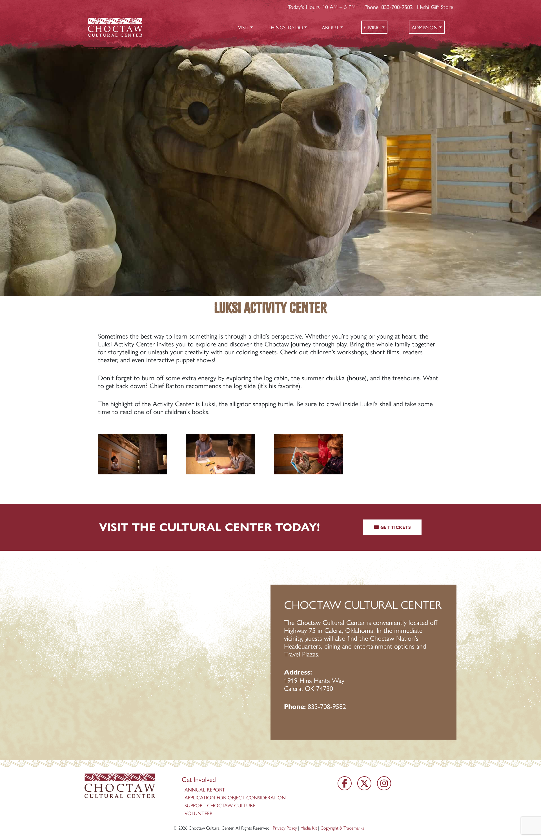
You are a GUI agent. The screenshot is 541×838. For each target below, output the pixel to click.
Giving (372, 27)
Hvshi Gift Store (435, 7)
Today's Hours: (322, 7)
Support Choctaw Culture (220, 805)
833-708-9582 (327, 706)
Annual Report (205, 789)
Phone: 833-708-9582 (388, 7)
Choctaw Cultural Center (211, 827)
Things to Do (285, 27)
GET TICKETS (395, 527)
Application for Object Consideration (235, 797)
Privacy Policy (285, 827)
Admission (425, 27)
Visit (243, 27)
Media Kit (308, 827)
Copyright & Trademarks (342, 827)
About (330, 27)
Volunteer (199, 813)
